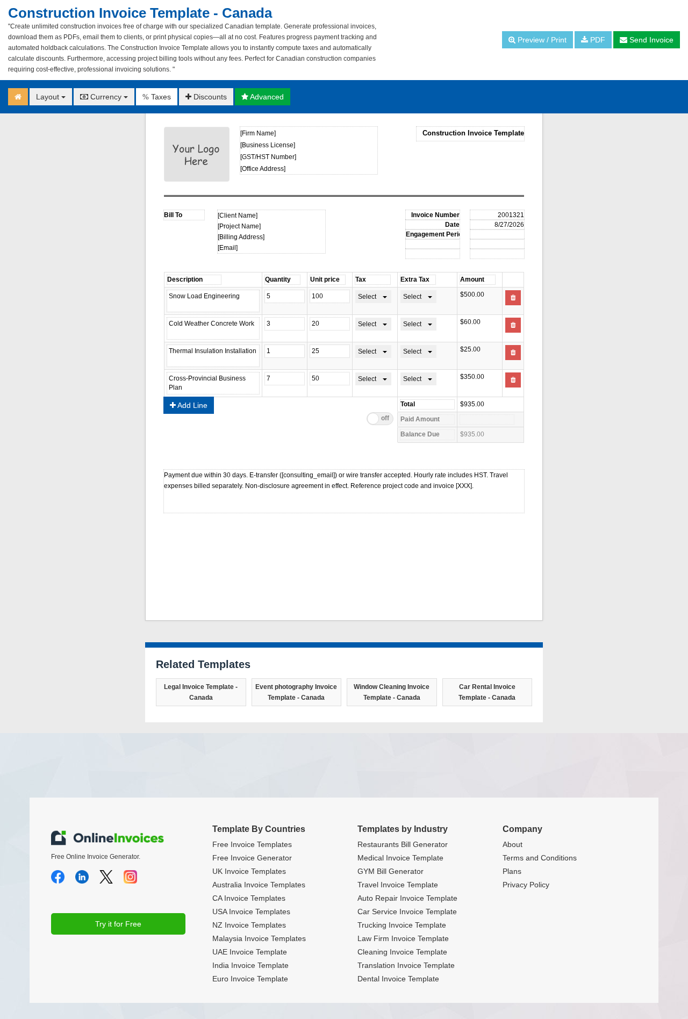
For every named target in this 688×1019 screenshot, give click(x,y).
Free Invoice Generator (252, 857)
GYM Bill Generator (390, 871)
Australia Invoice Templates (258, 884)
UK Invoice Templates (249, 871)
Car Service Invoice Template (407, 911)
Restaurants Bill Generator (402, 844)
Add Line (191, 405)
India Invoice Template (250, 965)
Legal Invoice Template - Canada (201, 692)
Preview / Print (541, 39)
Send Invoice (650, 39)
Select (367, 296)
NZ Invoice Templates (249, 925)
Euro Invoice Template (250, 978)
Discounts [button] (209, 96)
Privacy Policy (526, 884)
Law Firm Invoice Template (403, 938)
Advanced (266, 96)
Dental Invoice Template (398, 978)
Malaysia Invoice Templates (259, 938)
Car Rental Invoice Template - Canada (486, 692)
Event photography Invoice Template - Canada (296, 692)
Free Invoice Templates (252, 844)
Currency (106, 96)
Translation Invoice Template (406, 965)
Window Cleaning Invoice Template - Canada (391, 692)
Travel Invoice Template (397, 884)
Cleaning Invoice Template (402, 952)
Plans (512, 871)
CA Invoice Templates (248, 898)
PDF (596, 39)
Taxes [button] (156, 96)
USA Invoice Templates (251, 911)
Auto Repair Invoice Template (407, 898)
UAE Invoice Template (249, 952)
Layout (48, 96)
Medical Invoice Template (400, 857)
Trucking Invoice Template (401, 925)
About (512, 844)
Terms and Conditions (540, 857)
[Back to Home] (18, 96)
